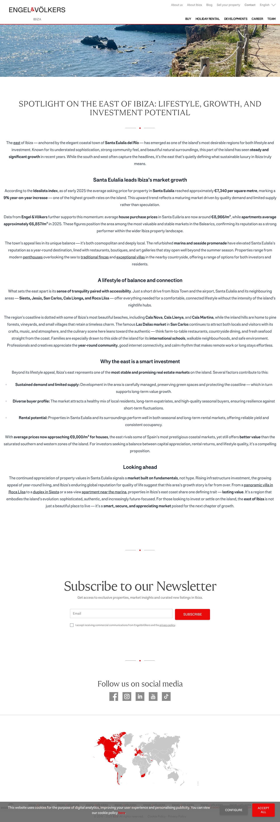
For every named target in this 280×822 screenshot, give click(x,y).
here (121, 812)
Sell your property (228, 5)
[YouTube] (153, 696)
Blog (209, 5)
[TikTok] (166, 696)
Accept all (263, 810)
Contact (250, 5)
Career (257, 19)
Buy (188, 19)
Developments (235, 19)
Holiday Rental (208, 19)
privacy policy (167, 625)
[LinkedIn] (140, 696)
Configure (233, 810)
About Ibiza (194, 5)
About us (177, 5)
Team (271, 19)
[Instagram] (126, 696)
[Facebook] (113, 696)
